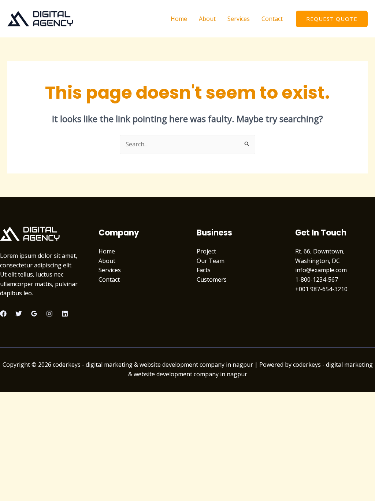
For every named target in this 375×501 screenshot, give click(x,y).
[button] (332, 19)
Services (238, 19)
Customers (212, 279)
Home (179, 19)
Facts (204, 270)
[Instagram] (49, 313)
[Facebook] (3, 313)
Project (206, 251)
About (207, 19)
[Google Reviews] (34, 313)
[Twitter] (18, 313)
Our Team (210, 261)
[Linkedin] (65, 313)
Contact (272, 19)
